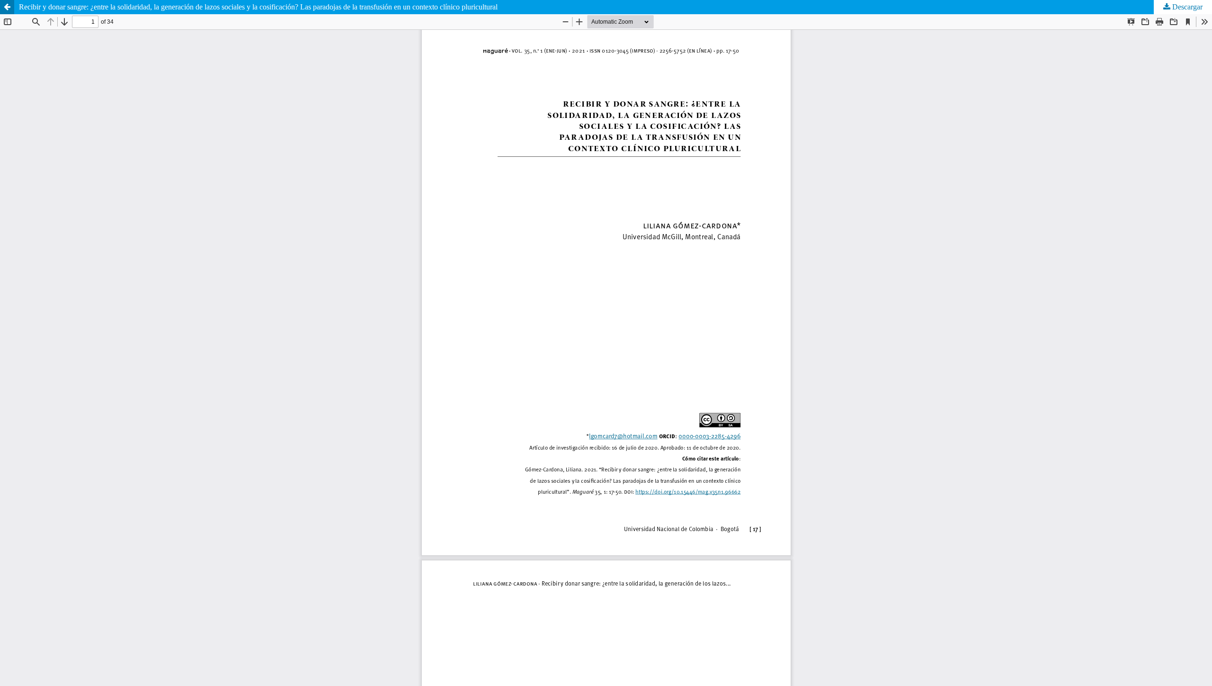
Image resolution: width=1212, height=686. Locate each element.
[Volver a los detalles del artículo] (7, 7)
